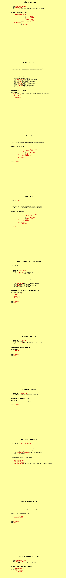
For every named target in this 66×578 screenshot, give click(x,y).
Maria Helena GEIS (21, 157)
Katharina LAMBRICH (19, 7)
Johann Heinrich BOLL (21, 272)
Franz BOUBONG (20, 516)
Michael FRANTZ (32, 18)
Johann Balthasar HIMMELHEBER (25, 443)
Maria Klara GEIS (20, 77)
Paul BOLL (19, 285)
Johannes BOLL (18, 200)
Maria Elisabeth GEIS (20, 79)
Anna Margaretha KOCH (23, 393)
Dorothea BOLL (19, 279)
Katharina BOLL (19, 281)
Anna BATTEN (32, 20)
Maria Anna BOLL (20, 283)
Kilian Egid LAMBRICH (26, 151)
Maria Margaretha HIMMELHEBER (23, 445)
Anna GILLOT (20, 571)
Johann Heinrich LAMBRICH (23, 154)
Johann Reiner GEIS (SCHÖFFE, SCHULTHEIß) (30, 23)
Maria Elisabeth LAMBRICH (20, 201)
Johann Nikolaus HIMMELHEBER (23, 452)
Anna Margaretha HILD (19, 463)
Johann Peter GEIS (20, 85)
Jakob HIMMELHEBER (21, 448)
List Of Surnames (16, 27)
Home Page (14, 29)
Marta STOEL (32, 17)
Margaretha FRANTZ (29, 19)
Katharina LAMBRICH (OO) (26, 21)
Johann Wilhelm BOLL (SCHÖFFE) (21, 6)
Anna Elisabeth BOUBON (19, 507)
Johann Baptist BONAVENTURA (20, 505)
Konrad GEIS (21, 72)
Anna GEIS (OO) (25, 24)
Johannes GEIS (19, 81)
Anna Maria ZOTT (20, 342)
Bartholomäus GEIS (20, 75)
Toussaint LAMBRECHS (33, 149)
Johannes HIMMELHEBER (21, 450)
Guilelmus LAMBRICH (29, 16)
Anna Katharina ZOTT (22, 340)
